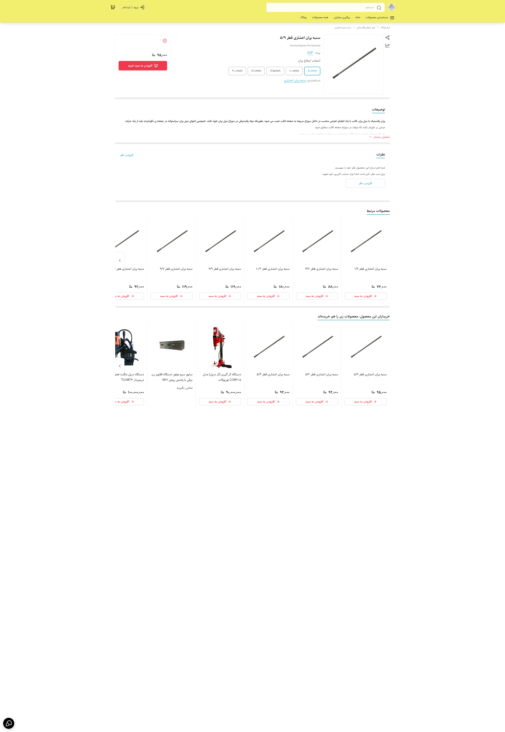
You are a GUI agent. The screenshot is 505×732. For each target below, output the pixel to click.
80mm (312, 70)
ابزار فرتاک (385, 27)
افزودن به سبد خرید (140, 65)
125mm (275, 70)
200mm (237, 70)
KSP (310, 52)
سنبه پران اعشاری (343, 27)
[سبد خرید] (112, 7)
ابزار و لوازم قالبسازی (366, 27)
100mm (294, 70)
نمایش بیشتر (381, 137)
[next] (119, 260)
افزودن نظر (127, 155)
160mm (256, 70)
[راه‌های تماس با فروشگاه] (8, 723)
